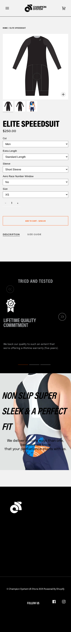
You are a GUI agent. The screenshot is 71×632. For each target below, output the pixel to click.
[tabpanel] (34, 323)
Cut (5, 138)
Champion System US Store (23, 589)
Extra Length (10, 150)
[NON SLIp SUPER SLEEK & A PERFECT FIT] (35, 421)
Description (11, 234)
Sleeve (6, 163)
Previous (9, 289)
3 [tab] (43, 364)
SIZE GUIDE (34, 234)
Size (5, 188)
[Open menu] (11, 8)
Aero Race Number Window (18, 176)
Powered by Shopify (54, 589)
